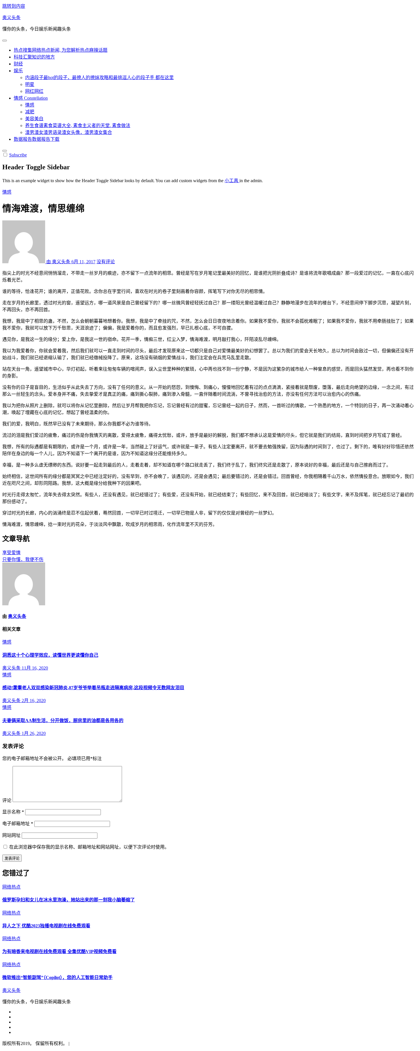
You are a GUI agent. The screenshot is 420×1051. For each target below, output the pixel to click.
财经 (18, 63)
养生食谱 (77, 125)
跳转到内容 (13, 6)
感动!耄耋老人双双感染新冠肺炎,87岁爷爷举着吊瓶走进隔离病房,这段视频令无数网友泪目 (93, 687)
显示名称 (13, 811)
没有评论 (106, 261)
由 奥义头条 (58, 261)
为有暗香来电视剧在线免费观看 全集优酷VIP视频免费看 (59, 951)
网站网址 (11, 835)
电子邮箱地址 (17, 823)
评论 (6, 800)
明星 (29, 84)
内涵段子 (99, 77)
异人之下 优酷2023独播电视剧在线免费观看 (46, 925)
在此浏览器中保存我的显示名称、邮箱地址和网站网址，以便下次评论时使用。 (89, 847)
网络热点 (11, 887)
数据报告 (36, 139)
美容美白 (34, 118)
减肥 (29, 111)
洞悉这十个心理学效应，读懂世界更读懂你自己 (50, 655)
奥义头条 (11, 17)
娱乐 (18, 70)
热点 (60, 50)
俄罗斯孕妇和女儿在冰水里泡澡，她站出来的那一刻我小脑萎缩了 (68, 899)
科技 (34, 57)
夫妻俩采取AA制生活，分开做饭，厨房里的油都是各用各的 (62, 720)
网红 (34, 91)
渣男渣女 (68, 132)
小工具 (232, 180)
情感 (31, 98)
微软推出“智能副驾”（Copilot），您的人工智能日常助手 (57, 977)
